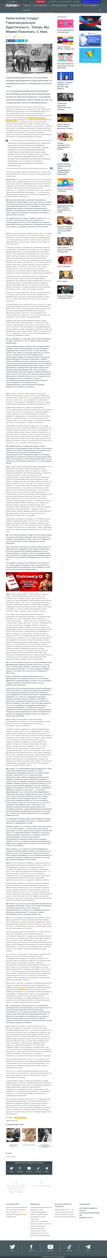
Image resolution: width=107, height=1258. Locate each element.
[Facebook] (7, 1)
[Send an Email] (14, 1)
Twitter (21, 41)
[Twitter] (9, 1)
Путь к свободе (63, 266)
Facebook (12, 41)
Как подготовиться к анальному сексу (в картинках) (65, 66)
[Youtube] (11, 1)
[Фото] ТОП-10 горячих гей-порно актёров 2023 (65, 250)
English (26, 10)
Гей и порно (62, 281)
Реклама (76, 1)
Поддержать (40, 1)
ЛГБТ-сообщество (59, 5)
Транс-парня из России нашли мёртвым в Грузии (65, 126)
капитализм (12, 1156)
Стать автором (66, 1)
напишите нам (23, 1212)
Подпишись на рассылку (91, 1)
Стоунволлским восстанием (35, 117)
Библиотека (76, 5)
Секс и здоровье (40, 5)
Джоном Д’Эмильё (20, 1117)
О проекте (53, 1)
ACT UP (22, 987)
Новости (27, 5)
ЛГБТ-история (20, 36)
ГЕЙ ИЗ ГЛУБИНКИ (90, 5)
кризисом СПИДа (11, 119)
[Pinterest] (16, 1)
